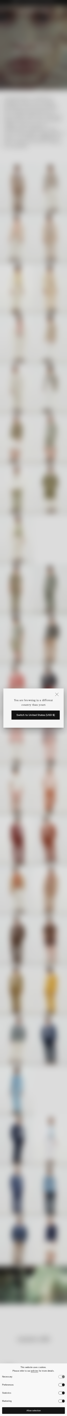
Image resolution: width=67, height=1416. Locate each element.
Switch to (35, 715)
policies (34, 1371)
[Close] (57, 695)
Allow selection (34, 1410)
